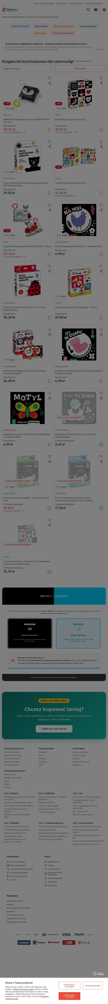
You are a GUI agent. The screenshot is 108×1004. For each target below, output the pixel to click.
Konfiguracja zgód (92, 986)
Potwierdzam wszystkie (69, 996)
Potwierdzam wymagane (69, 986)
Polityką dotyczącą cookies (23, 989)
